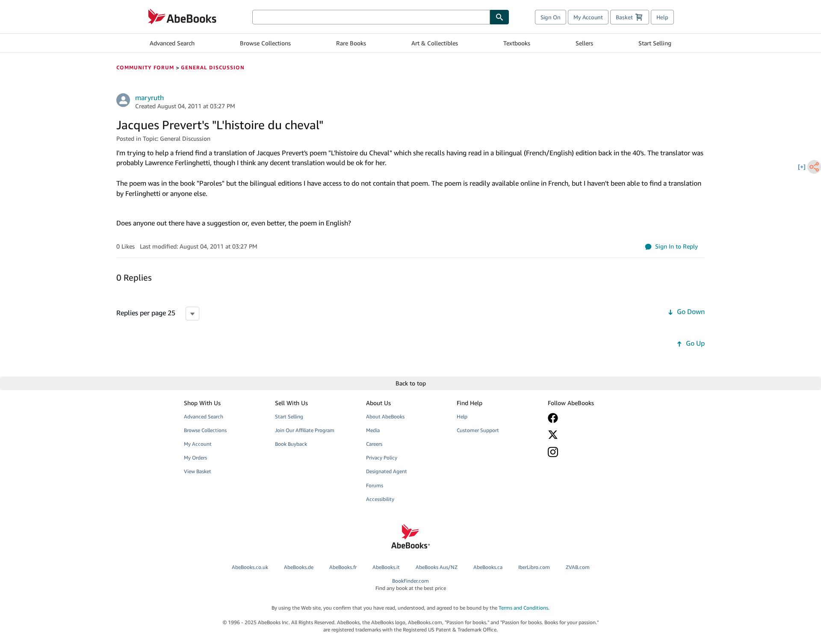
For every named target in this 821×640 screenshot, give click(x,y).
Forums (374, 485)
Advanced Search (172, 43)
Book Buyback (291, 444)
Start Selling (654, 43)
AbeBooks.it (386, 567)
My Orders (195, 457)
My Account (588, 17)
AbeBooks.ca (487, 567)
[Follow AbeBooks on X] (587, 434)
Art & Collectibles (434, 43)
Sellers (584, 43)
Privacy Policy (381, 457)
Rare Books (351, 43)
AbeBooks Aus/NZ (437, 567)
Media (373, 430)
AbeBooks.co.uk (250, 567)
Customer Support (478, 430)
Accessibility (380, 499)
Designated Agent (386, 471)
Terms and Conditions (523, 607)
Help (662, 17)
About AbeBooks (385, 416)
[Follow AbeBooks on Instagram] (587, 452)
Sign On (550, 17)
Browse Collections (265, 43)
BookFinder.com (410, 584)
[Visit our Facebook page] (587, 418)
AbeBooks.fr (343, 567)
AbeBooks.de (298, 567)
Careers (374, 444)
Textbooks (516, 43)
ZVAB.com (578, 567)
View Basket (197, 471)
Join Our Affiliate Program (304, 430)
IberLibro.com (534, 567)
